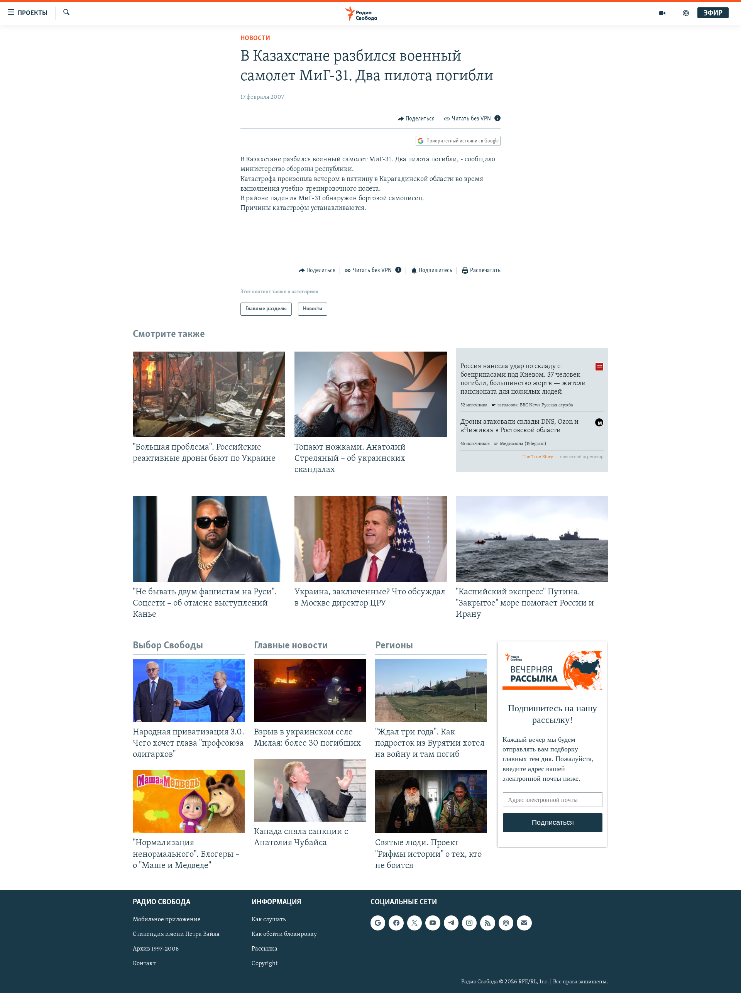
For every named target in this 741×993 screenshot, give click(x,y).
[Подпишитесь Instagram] (469, 922)
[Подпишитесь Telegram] (451, 922)
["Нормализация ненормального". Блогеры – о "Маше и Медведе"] (189, 801)
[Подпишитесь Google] (377, 922)
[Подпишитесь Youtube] (432, 922)
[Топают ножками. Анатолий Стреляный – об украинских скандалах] (370, 394)
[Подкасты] (506, 922)
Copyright (264, 964)
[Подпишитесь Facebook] (396, 922)
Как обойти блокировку (284, 934)
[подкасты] (685, 13)
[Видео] (662, 13)
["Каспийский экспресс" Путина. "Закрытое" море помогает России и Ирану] (532, 539)
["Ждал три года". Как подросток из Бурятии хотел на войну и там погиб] (431, 690)
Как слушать (269, 920)
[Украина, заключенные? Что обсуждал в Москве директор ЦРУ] (370, 539)
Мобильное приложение (167, 920)
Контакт (144, 964)
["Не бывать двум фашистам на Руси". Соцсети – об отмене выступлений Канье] (209, 539)
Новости (255, 38)
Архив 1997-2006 (156, 949)
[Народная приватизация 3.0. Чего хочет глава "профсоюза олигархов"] (189, 690)
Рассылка (264, 949)
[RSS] (487, 922)
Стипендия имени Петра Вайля (176, 934)
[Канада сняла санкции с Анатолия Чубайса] (310, 790)
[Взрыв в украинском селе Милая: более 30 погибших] (310, 690)
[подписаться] (524, 922)
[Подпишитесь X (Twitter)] (414, 922)
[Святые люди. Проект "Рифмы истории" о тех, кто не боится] (431, 801)
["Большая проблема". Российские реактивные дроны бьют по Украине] (209, 394)
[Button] (416, 119)
